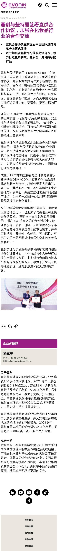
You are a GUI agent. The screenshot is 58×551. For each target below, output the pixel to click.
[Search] (47, 5)
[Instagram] (29, 492)
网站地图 (29, 526)
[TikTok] (45, 492)
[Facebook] (37, 492)
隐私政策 (29, 546)
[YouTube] (21, 492)
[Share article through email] (10, 326)
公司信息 (29, 533)
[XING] (29, 500)
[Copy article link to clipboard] (16, 326)
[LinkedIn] (12, 492)
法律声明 (29, 539)
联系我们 (29, 520)
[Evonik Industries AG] (13, 5)
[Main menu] (54, 4)
